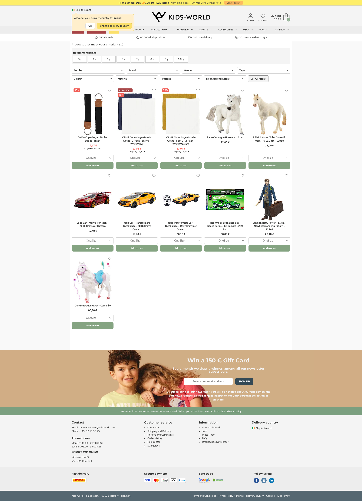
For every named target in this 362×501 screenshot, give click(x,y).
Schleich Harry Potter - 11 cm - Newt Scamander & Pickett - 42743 (269, 226)
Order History (154, 438)
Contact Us (153, 427)
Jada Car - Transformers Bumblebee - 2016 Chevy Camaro (137, 226)
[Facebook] (256, 481)
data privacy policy (230, 411)
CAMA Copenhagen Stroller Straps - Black (93, 139)
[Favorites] (110, 90)
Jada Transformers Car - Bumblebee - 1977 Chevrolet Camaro (181, 226)
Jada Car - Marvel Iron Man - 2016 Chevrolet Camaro (92, 224)
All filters (259, 78)
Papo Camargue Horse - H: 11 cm (225, 137)
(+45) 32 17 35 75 (90, 431)
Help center (153, 442)
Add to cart (92, 165)
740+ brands (106, 37)
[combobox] (93, 158)
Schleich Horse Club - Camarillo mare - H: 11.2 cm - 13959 (269, 139)
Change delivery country (114, 25)
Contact (78, 422)
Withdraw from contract (85, 452)
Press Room (208, 434)
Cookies (270, 496)
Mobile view (283, 496)
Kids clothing (159, 29)
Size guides (153, 445)
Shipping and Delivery (159, 431)
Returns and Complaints (160, 434)
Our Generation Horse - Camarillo (93, 305)
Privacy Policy (226, 496)
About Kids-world (211, 427)
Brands (139, 29)
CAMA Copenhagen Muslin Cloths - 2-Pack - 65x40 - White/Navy (136, 140)
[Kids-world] (181, 17)
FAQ (204, 438)
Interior (280, 29)
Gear (246, 29)
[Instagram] (264, 481)
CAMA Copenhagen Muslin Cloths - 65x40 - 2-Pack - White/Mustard (181, 140)
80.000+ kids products (152, 37)
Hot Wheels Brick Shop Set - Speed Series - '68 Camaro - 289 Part (225, 226)
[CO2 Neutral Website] (218, 480)
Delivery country (255, 496)
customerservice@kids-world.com (97, 427)
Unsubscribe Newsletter (215, 442)
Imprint (240, 496)
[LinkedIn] (271, 481)
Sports (204, 29)
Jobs (204, 431)
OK (90, 25)
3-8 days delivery (202, 37)
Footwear (183, 29)
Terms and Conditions (204, 496)
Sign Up (244, 381)
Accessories (226, 29)
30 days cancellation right (253, 37)
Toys (262, 29)
